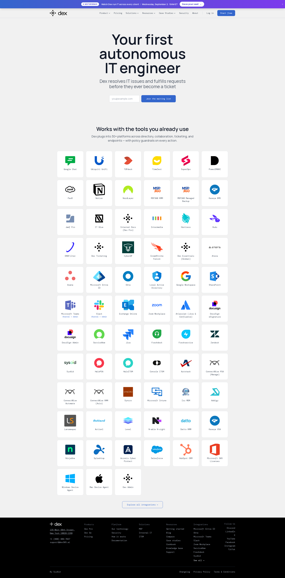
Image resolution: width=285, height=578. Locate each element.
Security (184, 13)
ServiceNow (199, 548)
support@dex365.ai (60, 542)
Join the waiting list (158, 98)
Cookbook (171, 544)
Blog (168, 532)
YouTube (231, 538)
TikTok (231, 549)
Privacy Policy (202, 571)
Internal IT (145, 532)
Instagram (229, 545)
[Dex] (62, 524)
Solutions (131, 13)
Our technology (120, 529)
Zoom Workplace (202, 544)
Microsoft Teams (202, 536)
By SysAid (55, 571)
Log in (210, 13)
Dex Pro (88, 529)
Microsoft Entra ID (204, 529)
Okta (196, 532)
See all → (199, 560)
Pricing (118, 13)
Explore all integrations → (142, 504)
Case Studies (166, 13)
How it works (119, 536)
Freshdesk (199, 552)
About (195, 13)
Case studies (173, 540)
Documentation (119, 540)
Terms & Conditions (224, 571)
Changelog (184, 571)
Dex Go (87, 532)
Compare (170, 536)
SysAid (197, 556)
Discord (231, 528)
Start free (226, 13)
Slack (197, 540)
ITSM (141, 536)
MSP (140, 529)
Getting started (175, 529)
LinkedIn (230, 531)
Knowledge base (174, 548)
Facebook (230, 542)
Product (104, 13)
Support (170, 552)
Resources (147, 13)
